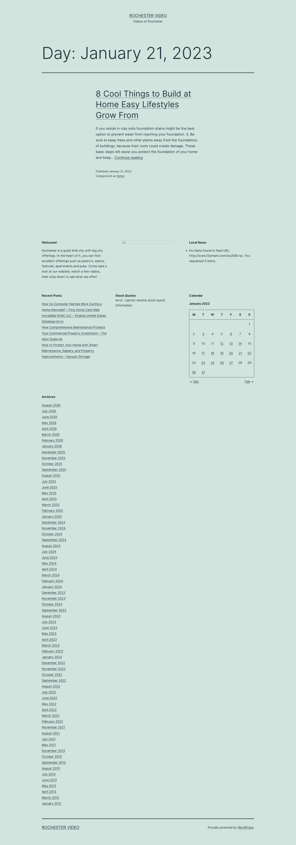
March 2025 (50, 505)
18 (212, 353)
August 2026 (51, 405)
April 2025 (49, 499)
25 (212, 363)
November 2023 (53, 598)
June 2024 (49, 557)
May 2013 (49, 786)
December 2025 (53, 452)
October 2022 (52, 674)
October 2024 (52, 534)
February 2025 (52, 510)
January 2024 (52, 587)
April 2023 (49, 639)
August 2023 (51, 616)
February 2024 (52, 581)
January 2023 (52, 657)
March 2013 (50, 797)
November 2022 (53, 669)
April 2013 (49, 791)
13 (231, 343)
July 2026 (49, 411)
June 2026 (49, 417)
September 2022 (54, 680)
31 (203, 372)
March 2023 (50, 645)
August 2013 (51, 768)
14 (240, 343)
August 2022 (51, 686)
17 (203, 353)
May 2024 (49, 563)
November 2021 (53, 727)
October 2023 (52, 604)
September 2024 (54, 540)
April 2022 (49, 710)
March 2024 (51, 575)
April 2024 (49, 569)
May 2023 (49, 633)
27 (231, 363)
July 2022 (49, 692)
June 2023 (49, 628)
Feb (247, 381)
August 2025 (51, 475)
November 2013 (53, 751)
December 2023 (53, 592)
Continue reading (129, 158)
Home (120, 176)
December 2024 (53, 522)
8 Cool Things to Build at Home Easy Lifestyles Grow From (143, 104)
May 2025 (49, 493)
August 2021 (51, 733)
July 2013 (49, 774)
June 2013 (49, 780)
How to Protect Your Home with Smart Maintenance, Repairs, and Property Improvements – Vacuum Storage (70, 350)
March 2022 (50, 715)
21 (240, 353)
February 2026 (52, 440)
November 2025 (53, 458)
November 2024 (54, 528)
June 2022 (49, 698)
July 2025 (49, 481)
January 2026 (52, 446)
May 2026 (49, 423)
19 (221, 353)
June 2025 (49, 487)
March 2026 (50, 434)
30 (194, 372)
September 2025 (54, 469)
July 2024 (49, 551)
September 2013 (54, 762)
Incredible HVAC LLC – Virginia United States (74, 315)
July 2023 (49, 622)
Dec (196, 381)
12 (221, 343)
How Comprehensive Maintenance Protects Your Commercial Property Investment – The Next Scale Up (74, 333)
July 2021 (49, 739)
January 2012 (51, 803)
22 (249, 353)
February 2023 (52, 651)
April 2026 (49, 428)
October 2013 (52, 756)
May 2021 (49, 745)
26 (222, 363)
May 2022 (49, 704)
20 (231, 353)
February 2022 (52, 721)
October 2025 (52, 464)
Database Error (53, 321)
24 (203, 363)
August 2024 (51, 546)
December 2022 (53, 663)
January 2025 (52, 516)
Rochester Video (148, 15)
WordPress (245, 827)
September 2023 (54, 610)
